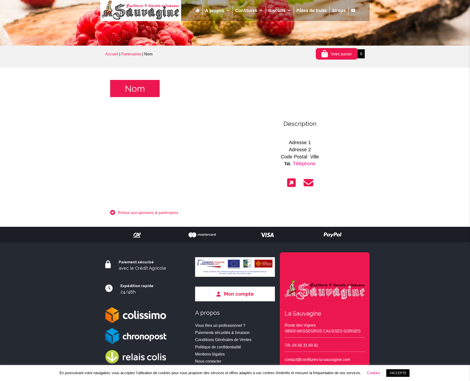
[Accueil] (197, 10)
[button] (144, 213)
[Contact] (353, 10)
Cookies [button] (373, 373)
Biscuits (276, 10)
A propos (214, 10)
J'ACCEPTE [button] (398, 373)
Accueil (111, 54)
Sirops (339, 10)
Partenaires (131, 54)
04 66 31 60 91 (305, 345)
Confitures (246, 10)
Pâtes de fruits (311, 10)
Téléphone (304, 163)
